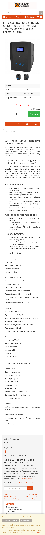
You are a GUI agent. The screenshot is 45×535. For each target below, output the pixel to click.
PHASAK (26, 86)
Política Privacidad (10, 496)
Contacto (30, 17)
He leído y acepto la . (19, 483)
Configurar (6, 521)
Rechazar (15, 521)
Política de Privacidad (26, 478)
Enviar (30, 488)
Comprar (34, 114)
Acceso (19, 17)
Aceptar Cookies (26, 521)
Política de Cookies (34, 532)
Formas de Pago (30, 499)
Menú (8, 17)
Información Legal (30, 494)
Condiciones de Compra (12, 499)
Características (10, 132)
